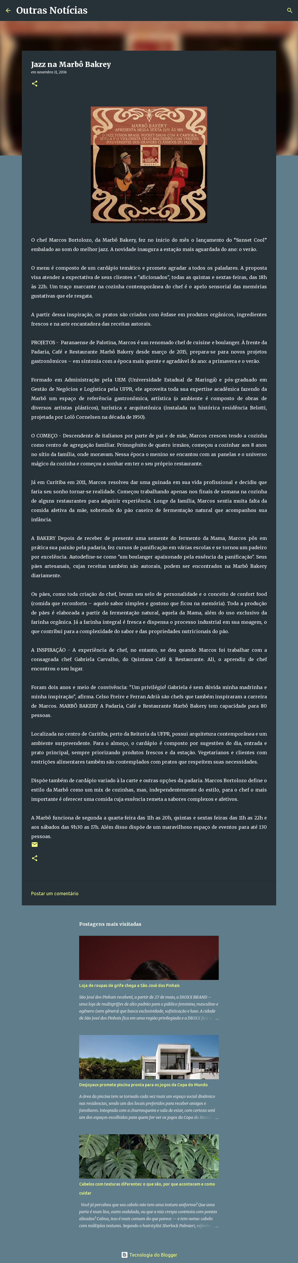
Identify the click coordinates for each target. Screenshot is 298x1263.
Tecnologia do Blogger (152, 1254)
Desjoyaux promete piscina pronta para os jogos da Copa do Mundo (143, 1084)
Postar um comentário (55, 893)
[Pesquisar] (95, 10)
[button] (34, 84)
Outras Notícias (52, 10)
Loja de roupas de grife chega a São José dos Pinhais (129, 985)
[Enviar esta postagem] (34, 847)
